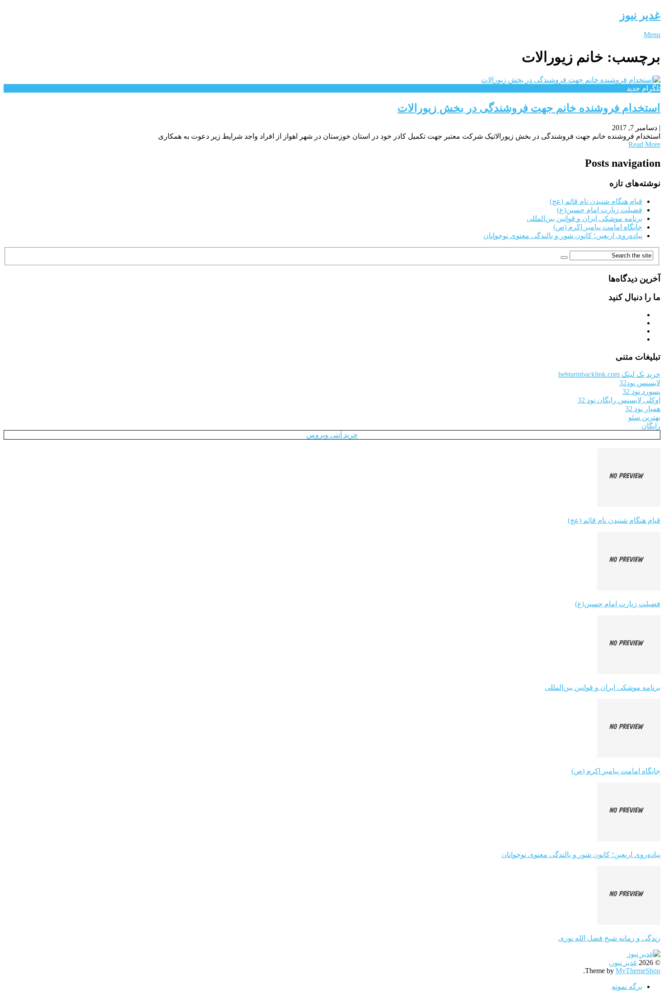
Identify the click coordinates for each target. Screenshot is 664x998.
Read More (644, 144)
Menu (652, 34)
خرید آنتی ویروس (332, 435)
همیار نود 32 (642, 408)
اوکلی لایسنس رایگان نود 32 (619, 400)
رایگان (650, 426)
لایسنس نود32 (639, 383)
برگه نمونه (627, 986)
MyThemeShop (638, 971)
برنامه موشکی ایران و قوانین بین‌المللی (584, 218)
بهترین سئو (644, 417)
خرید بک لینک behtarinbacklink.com (609, 374)
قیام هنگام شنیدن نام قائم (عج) (596, 201)
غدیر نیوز (640, 15)
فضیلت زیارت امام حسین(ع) (599, 210)
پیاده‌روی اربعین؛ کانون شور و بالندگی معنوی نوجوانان (562, 235)
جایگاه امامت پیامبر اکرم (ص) (597, 227)
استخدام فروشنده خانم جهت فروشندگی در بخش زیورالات (528, 108)
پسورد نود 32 (641, 391)
